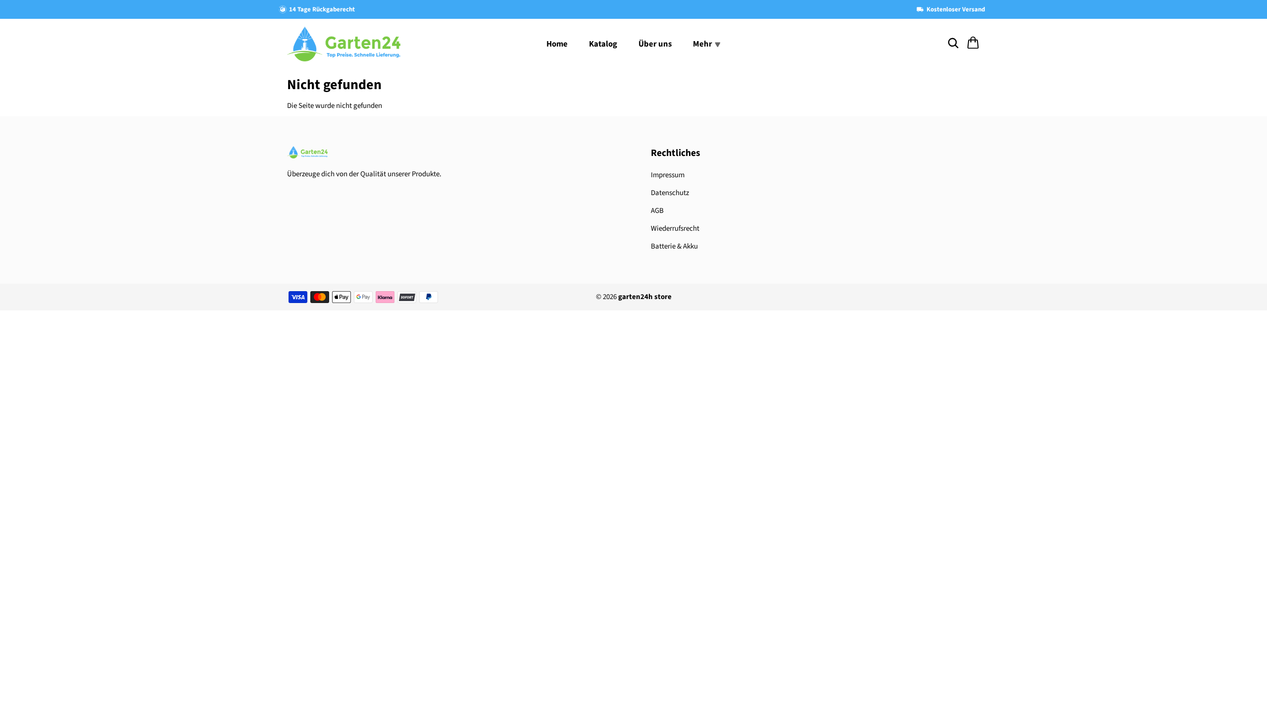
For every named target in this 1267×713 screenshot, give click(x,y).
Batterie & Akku (674, 246)
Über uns (655, 44)
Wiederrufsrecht (675, 228)
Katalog (603, 44)
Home (557, 44)
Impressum (667, 175)
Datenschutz (670, 193)
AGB (657, 210)
